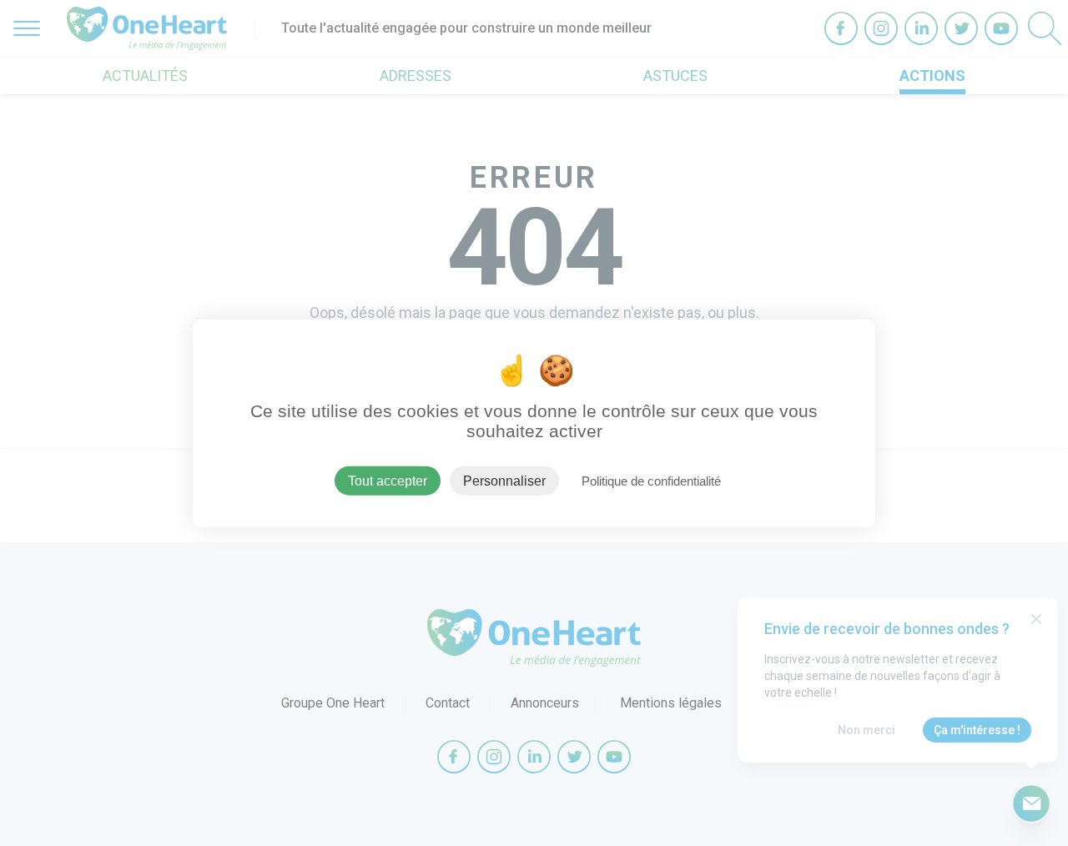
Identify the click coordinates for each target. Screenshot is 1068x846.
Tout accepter (387, 480)
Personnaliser (504, 480)
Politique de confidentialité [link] (651, 480)
